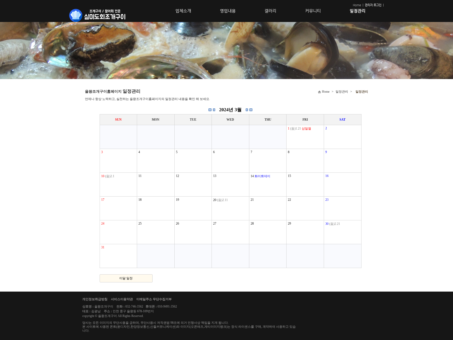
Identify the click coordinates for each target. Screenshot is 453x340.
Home (357, 5)
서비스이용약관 (122, 299)
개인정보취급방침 (94, 299)
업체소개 (183, 10)
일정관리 (357, 10)
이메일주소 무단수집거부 (154, 299)
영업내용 (228, 10)
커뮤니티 (313, 10)
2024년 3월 (230, 109)
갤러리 (270, 10)
